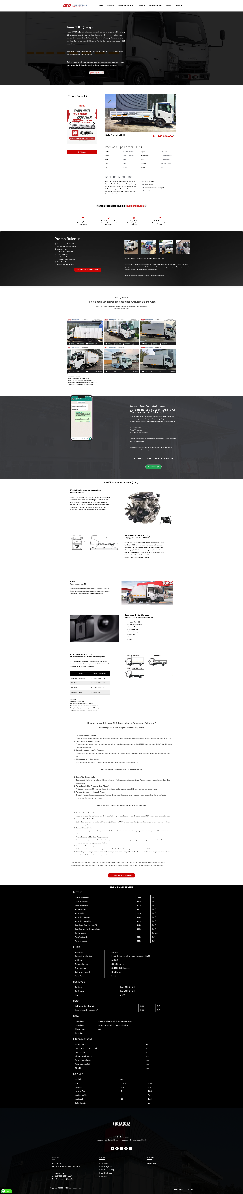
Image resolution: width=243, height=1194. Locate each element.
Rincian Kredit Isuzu (155, 6)
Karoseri (140, 6)
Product (109, 6)
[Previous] (70, 123)
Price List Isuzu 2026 (125, 6)
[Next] (94, 123)
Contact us (179, 6)
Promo (168, 6)
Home (101, 6)
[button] (107, 113)
